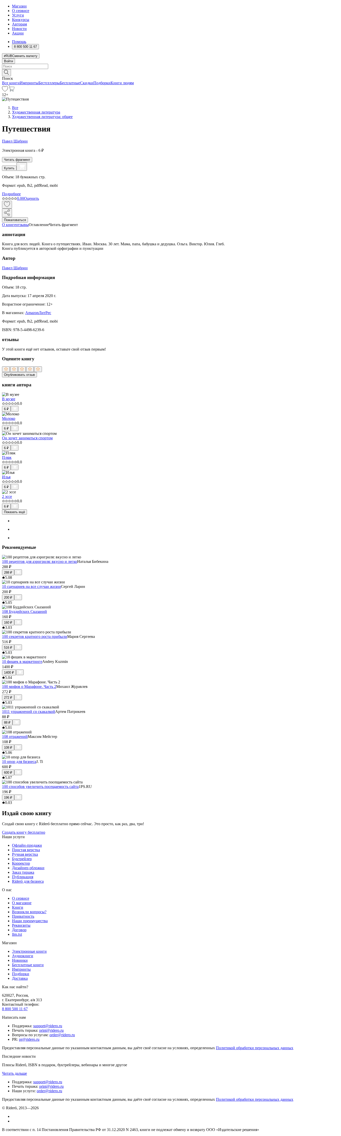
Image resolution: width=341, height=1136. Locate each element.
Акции (18, 33)
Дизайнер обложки (28, 868)
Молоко (8, 418)
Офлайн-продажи (27, 845)
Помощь (19, 42)
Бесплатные (70, 83)
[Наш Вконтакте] (14, 1116)
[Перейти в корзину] (11, 90)
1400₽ (9, 672)
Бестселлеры (49, 83)
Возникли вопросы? (29, 912)
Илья (6, 477)
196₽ (8, 797)
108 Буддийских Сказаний (24, 611)
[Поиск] (6, 72)
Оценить (31, 198)
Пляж (6, 457)
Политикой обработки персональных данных (254, 1048)
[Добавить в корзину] (21, 166)
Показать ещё (14, 512)
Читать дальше (14, 1073)
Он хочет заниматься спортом (27, 438)
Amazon (32, 313)
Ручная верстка (25, 854)
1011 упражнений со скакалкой (28, 711)
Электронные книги (29, 951)
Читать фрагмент (17, 160)
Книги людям (122, 83)
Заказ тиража (23, 872)
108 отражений (15, 736)
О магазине (21, 903)
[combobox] (170, 66)
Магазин (19, 6)
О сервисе (20, 11)
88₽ (7, 722)
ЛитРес (45, 313)
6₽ (6, 409)
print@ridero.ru (51, 1030)
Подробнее (11, 194)
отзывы (22, 225)
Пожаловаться (15, 220)
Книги (17, 907)
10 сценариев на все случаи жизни (31, 586)
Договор (19, 930)
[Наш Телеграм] (14, 1121)
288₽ (8, 572)
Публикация (22, 877)
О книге (9, 225)
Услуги (18, 15)
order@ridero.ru (62, 1035)
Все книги (11, 83)
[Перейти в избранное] (5, 90)
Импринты (29, 83)
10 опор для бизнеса (19, 761)
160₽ (8, 622)
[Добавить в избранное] (7, 205)
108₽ (8, 747)
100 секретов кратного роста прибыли (34, 636)
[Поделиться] (7, 213)
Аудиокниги (22, 956)
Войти (8, 61)
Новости (19, 29)
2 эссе (7, 496)
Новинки (20, 960)
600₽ (8, 772)
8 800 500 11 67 (15, 1009)
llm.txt (17, 934)
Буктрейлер (22, 859)
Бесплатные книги (28, 965)
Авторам (19, 24)
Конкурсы (20, 20)
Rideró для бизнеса (28, 881)
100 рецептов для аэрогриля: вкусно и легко (39, 561)
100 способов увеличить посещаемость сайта (40, 786)
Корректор (21, 863)
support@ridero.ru (47, 1026)
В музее (8, 399)
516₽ (8, 647)
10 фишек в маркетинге (22, 661)
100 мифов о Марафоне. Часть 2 (29, 686)
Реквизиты (21, 925)
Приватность (23, 916)
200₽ (8, 597)
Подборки (102, 83)
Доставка (20, 978)
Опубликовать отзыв (19, 375)
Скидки (86, 83)
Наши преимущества (30, 921)
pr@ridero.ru (29, 1039)
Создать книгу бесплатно (23, 832)
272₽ (8, 697)
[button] (170, 72)
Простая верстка (26, 850)
